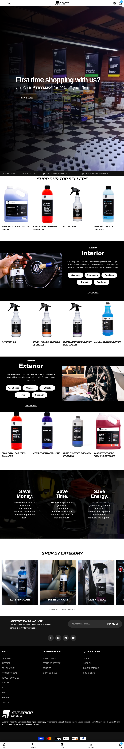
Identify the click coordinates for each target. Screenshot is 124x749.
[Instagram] (58, 638)
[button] (9, 3)
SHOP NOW (27, 98)
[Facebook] (51, 638)
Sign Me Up (112, 624)
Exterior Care (20, 599)
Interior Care (58, 599)
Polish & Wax (96, 599)
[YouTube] (73, 638)
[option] (16, 208)
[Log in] (115, 3)
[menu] (3, 3)
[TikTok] (66, 638)
